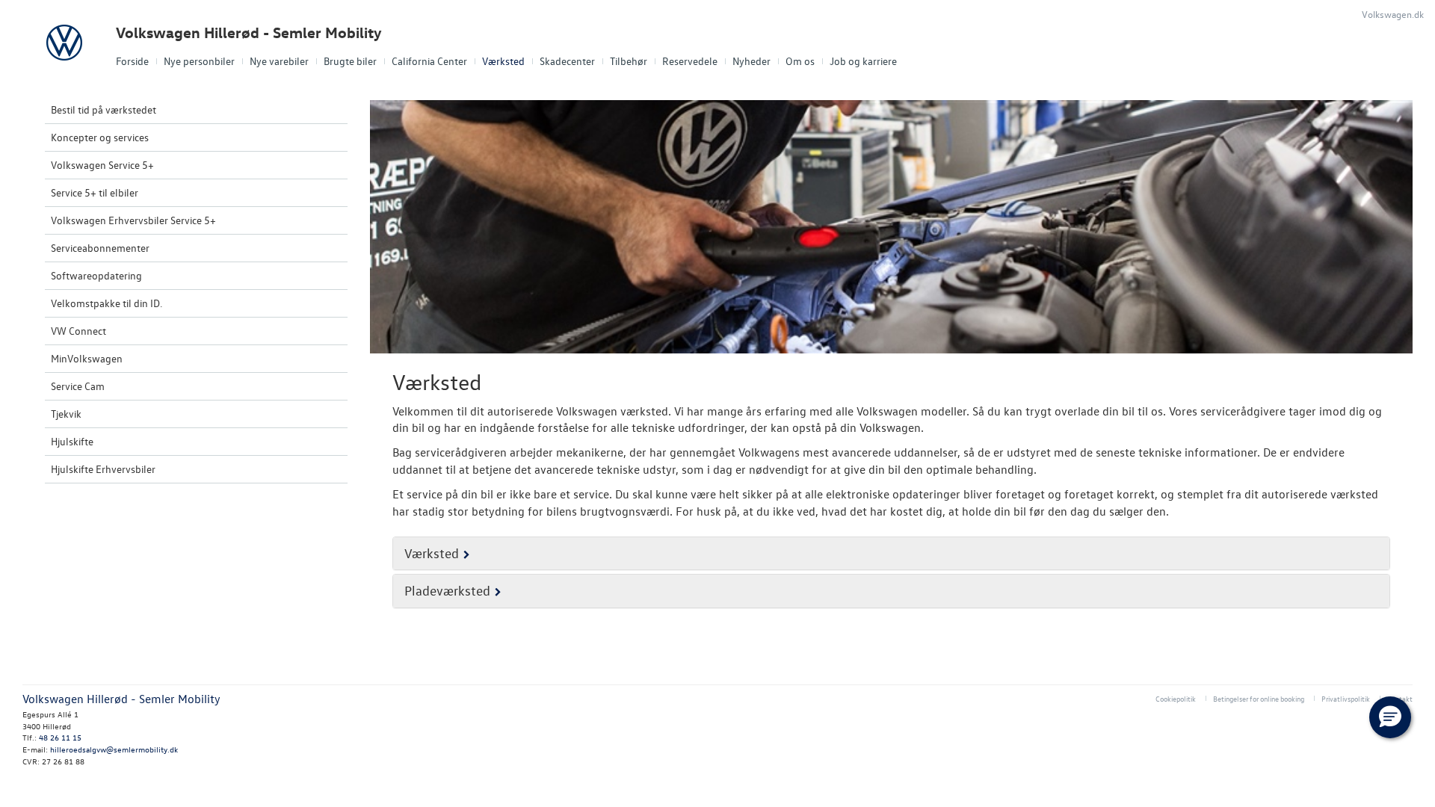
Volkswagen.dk (1393, 13)
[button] (1390, 717)
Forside (132, 61)
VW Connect (78, 331)
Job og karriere (863, 61)
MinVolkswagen (87, 358)
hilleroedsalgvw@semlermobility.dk (114, 749)
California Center (429, 61)
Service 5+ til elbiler (94, 192)
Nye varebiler (279, 61)
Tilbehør (628, 61)
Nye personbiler (199, 61)
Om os (800, 61)
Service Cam (78, 386)
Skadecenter (567, 61)
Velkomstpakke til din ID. (106, 303)
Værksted (503, 61)
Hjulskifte (72, 441)
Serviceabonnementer (100, 248)
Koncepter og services (100, 137)
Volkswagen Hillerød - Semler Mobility (249, 32)
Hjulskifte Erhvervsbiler (103, 469)
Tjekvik (66, 413)
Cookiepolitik (1175, 698)
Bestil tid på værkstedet (103, 109)
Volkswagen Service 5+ (102, 165)
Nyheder (751, 61)
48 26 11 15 (60, 737)
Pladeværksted (447, 591)
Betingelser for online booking (1258, 698)
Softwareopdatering (96, 275)
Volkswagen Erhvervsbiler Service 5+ (133, 220)
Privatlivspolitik (1345, 698)
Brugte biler (350, 61)
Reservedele (690, 61)
